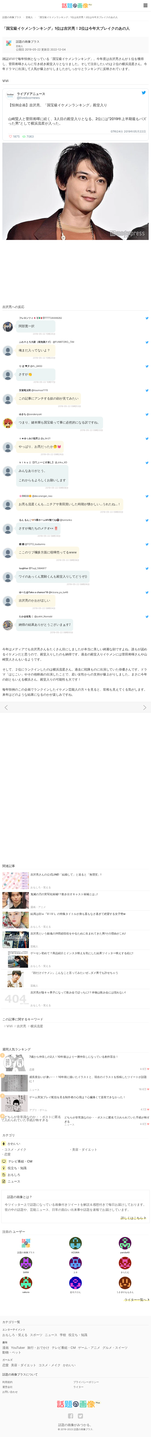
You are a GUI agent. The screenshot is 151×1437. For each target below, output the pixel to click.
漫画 (5, 1348)
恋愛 (31, 1069)
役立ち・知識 (17, 1168)
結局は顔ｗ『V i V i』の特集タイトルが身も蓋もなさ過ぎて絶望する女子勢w (78, 913)
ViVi (9, 1026)
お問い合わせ (10, 1391)
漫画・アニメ (38, 907)
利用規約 (7, 1382)
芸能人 (34, 946)
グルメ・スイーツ (115, 1348)
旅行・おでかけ (38, 1348)
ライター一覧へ (135, 1300)
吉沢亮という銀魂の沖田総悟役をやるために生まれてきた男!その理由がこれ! (78, 933)
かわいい (14, 1144)
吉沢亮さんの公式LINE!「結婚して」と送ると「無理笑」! (65, 874)
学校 (63, 1335)
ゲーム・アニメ (89, 1348)
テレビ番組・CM (20, 1161)
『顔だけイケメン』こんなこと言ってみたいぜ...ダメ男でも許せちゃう (74, 972)
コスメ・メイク (15, 1149)
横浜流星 (36, 1026)
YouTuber (18, 1348)
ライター (78, 1386)
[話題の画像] (74, 5)
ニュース (34, 1089)
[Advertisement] (75, 272)
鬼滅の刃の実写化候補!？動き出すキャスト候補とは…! (64, 894)
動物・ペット (11, 1352)
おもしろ (14, 1175)
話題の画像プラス (28, 41)
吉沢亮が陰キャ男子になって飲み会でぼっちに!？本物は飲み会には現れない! (78, 992)
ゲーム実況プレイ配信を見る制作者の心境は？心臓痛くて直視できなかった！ (77, 1097)
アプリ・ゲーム (38, 1110)
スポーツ (36, 1335)
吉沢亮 (21, 1026)
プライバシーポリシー (86, 1382)
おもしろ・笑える (40, 887)
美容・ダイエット (84, 1149)
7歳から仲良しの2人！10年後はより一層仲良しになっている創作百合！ (73, 1056)
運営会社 (7, 1386)
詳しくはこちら (132, 1218)
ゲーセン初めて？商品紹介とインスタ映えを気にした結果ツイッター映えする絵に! (81, 953)
